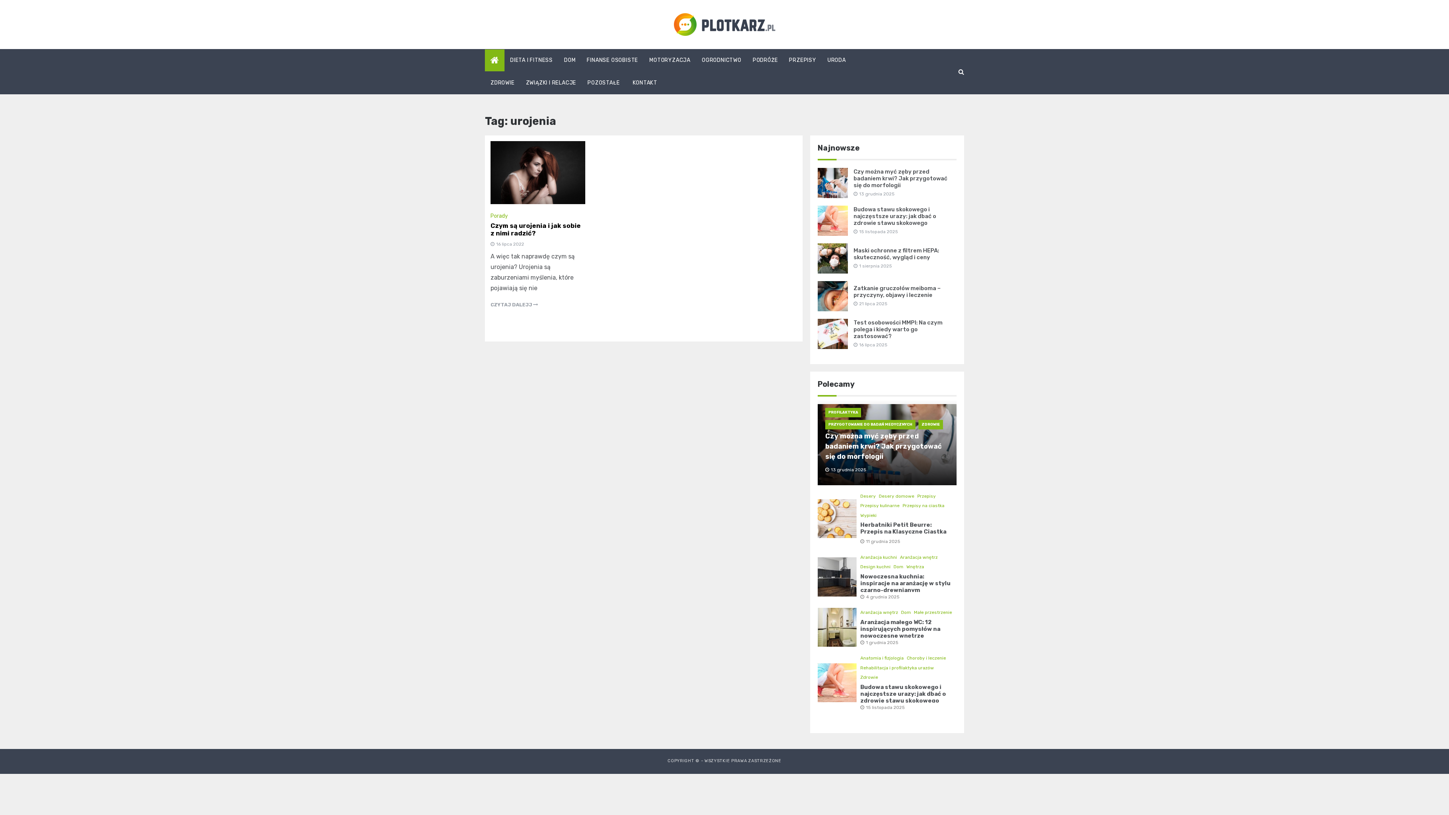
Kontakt (645, 83)
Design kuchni (875, 566)
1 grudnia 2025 (882, 642)
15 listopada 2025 (885, 707)
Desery (868, 496)
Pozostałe (604, 83)
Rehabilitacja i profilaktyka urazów (897, 667)
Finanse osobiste (612, 60)
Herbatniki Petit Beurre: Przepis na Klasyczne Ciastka (903, 528)
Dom (569, 60)
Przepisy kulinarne (880, 505)
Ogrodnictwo (721, 60)
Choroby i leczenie (926, 658)
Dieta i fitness (531, 60)
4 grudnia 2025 (883, 597)
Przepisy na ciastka (923, 505)
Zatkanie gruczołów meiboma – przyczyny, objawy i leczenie (897, 291)
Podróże (765, 60)
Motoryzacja (670, 60)
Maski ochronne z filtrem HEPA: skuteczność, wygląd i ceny (896, 254)
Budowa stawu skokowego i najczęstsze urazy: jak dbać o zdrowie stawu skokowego (895, 216)
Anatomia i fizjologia (882, 658)
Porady (499, 216)
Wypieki (868, 515)
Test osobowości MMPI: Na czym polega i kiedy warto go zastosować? (898, 329)
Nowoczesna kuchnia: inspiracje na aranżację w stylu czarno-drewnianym (905, 583)
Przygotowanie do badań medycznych (870, 424)
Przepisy (802, 60)
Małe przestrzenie (933, 612)
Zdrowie (503, 83)
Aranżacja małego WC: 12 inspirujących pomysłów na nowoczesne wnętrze (900, 629)
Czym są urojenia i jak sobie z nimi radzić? (536, 229)
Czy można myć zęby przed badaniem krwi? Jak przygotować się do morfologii (901, 178)
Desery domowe (896, 496)
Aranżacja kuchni (878, 557)
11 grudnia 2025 (883, 541)
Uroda (837, 60)
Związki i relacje (551, 83)
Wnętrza (915, 566)
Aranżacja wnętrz (919, 557)
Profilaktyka (843, 412)
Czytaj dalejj (512, 305)
